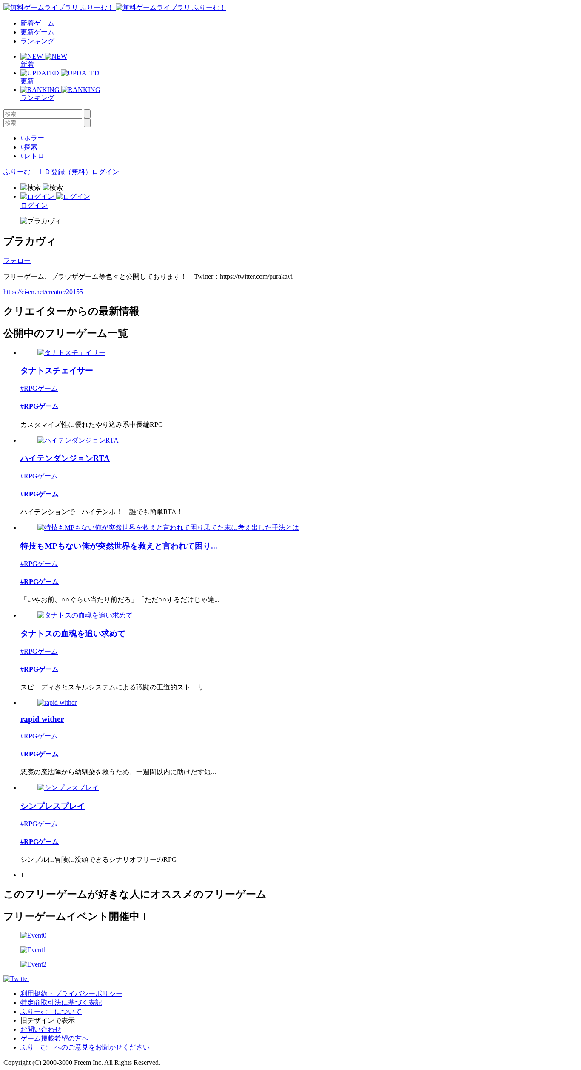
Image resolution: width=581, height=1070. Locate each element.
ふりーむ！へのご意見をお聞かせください (85, 1047)
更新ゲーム (37, 32)
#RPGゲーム (39, 388)
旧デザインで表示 (47, 1020)
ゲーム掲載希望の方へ (54, 1038)
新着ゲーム (37, 23)
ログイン (105, 171)
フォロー (17, 260)
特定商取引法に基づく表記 (61, 1002)
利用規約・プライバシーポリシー (71, 993)
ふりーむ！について (51, 1011)
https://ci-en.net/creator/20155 (43, 291)
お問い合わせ (40, 1029)
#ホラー (32, 138)
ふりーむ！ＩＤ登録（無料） (47, 171)
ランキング (37, 41)
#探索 (28, 147)
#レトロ (32, 156)
